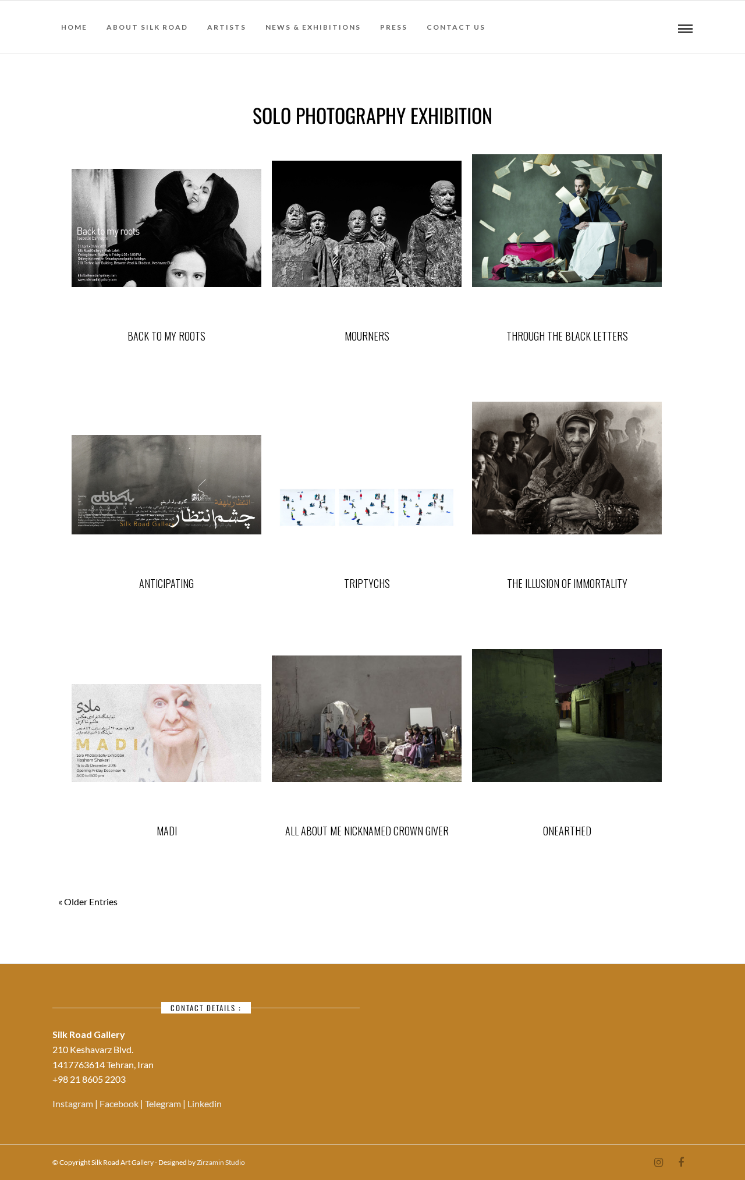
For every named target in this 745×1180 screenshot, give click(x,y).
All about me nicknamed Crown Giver (367, 830)
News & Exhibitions (313, 27)
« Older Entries (88, 902)
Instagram (73, 1103)
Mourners (367, 335)
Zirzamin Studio (221, 1162)
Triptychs (367, 583)
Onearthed (567, 830)
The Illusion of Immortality (567, 583)
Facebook (120, 1103)
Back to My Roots (166, 335)
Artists (226, 27)
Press (393, 27)
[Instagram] (658, 1162)
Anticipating (166, 583)
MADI (167, 830)
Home (74, 27)
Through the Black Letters (567, 335)
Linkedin (204, 1103)
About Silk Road (147, 27)
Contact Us (456, 27)
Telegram (164, 1103)
